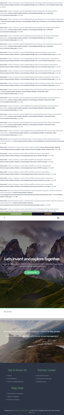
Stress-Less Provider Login (44, 379)
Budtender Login (41, 382)
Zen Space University (13, 400)
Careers (9, 376)
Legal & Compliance (13, 397)
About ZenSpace (12, 379)
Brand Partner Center (43, 376)
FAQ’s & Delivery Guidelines (15, 394)
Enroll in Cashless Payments (15, 382)
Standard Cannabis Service (21, 411)
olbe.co (33, 413)
